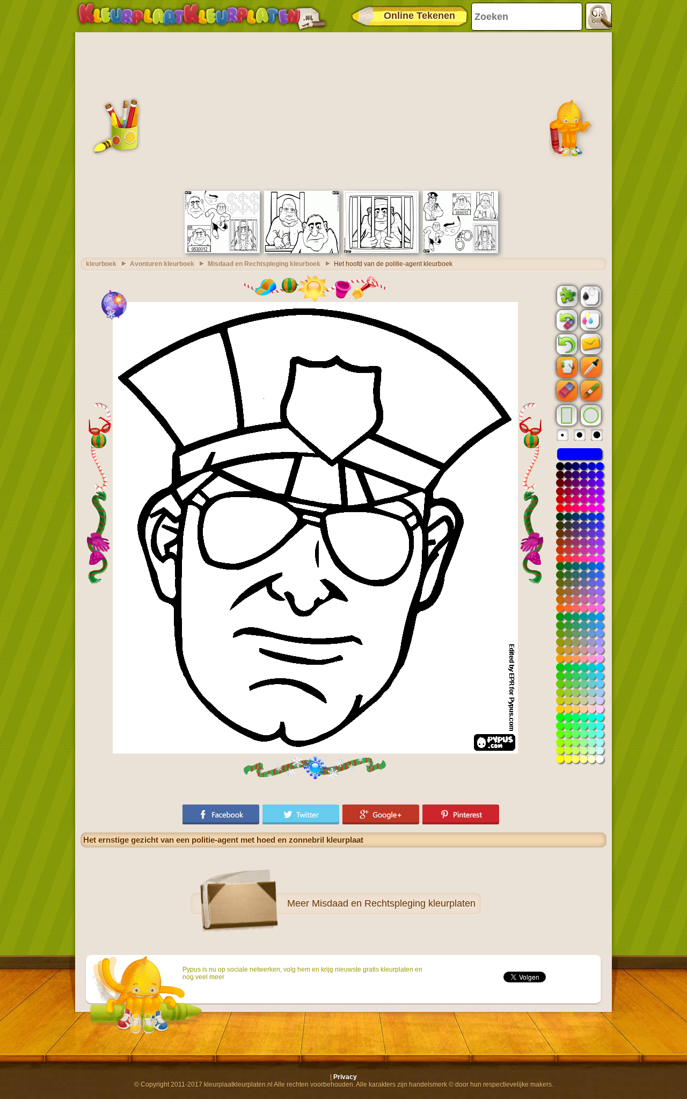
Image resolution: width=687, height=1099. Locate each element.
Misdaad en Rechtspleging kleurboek (264, 264)
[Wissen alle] (566, 320)
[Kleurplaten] (201, 16)
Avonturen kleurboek (162, 264)
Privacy (345, 1077)
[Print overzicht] (590, 295)
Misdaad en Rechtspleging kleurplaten (394, 903)
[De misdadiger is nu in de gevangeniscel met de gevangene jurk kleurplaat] (381, 251)
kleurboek (101, 264)
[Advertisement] (343, 110)
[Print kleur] (590, 320)
